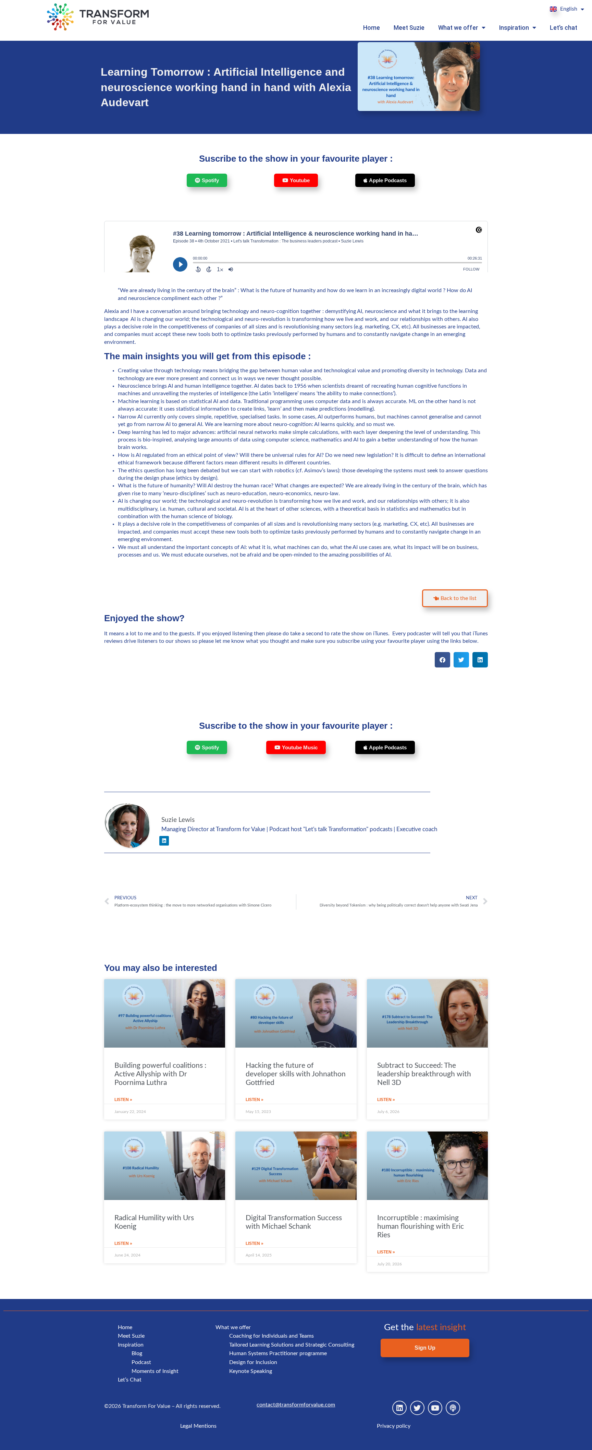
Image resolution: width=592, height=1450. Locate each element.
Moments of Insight (155, 1371)
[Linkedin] (164, 841)
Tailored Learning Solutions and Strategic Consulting (291, 1345)
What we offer (458, 27)
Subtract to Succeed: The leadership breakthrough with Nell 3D (424, 1074)
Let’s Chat (129, 1380)
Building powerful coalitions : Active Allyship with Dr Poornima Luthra (160, 1074)
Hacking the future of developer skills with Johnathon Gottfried (296, 1074)
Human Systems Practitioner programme (278, 1353)
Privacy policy (393, 1426)
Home (371, 27)
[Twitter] (417, 1408)
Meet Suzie (409, 27)
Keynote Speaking (250, 1371)
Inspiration (514, 27)
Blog (137, 1353)
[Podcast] (453, 1408)
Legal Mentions (198, 1426)
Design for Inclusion (253, 1362)
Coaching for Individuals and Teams (271, 1336)
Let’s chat (563, 27)
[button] (442, 659)
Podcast (141, 1362)
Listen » (123, 1099)
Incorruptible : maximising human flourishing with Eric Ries (420, 1226)
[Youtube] (435, 1408)
